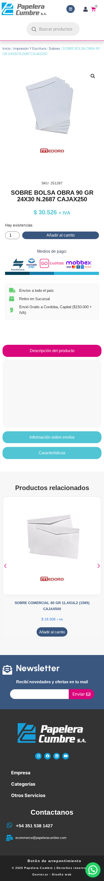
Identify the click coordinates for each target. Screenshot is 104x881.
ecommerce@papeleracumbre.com (40, 838)
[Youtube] (65, 756)
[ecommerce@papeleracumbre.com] (9, 838)
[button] (92, 76)
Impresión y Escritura (29, 48)
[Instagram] (38, 756)
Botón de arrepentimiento (54, 861)
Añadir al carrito (60, 235)
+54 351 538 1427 (34, 825)
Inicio (7, 48)
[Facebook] (47, 756)
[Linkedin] (56, 756)
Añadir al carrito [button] (52, 632)
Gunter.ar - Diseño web (52, 874)
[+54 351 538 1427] (9, 825)
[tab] (52, 351)
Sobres (54, 48)
